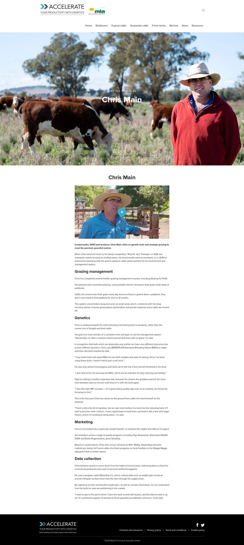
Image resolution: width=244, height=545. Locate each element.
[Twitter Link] (203, 525)
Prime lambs (159, 25)
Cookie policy (198, 530)
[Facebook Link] (197, 525)
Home (88, 25)
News (185, 25)
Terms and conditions (175, 530)
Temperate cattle (139, 25)
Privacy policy (154, 530)
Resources (197, 25)
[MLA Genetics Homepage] (64, 10)
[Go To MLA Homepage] (97, 10)
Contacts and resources (131, 530)
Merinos (173, 25)
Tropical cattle (118, 25)
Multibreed (101, 25)
